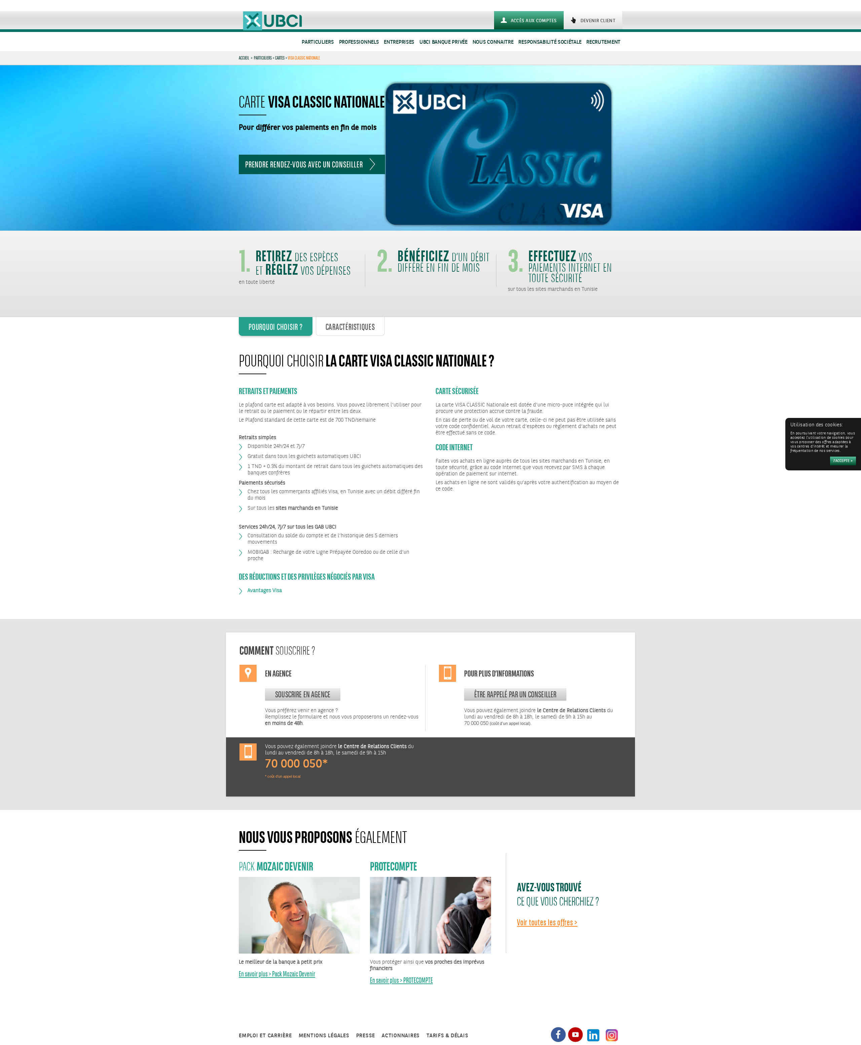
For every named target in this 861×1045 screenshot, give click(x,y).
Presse (365, 1036)
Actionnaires (401, 1036)
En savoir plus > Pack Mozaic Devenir (277, 973)
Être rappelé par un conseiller (515, 694)
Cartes (280, 58)
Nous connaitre (493, 42)
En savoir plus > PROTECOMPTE (401, 980)
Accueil (244, 58)
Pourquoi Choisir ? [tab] (276, 326)
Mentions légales (324, 1036)
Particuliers (318, 42)
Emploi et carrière (265, 1036)
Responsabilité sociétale (549, 42)
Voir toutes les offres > (547, 922)
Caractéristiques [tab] (350, 326)
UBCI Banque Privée (443, 42)
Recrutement (603, 42)
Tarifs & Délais (447, 1036)
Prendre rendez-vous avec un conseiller (304, 164)
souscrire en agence (302, 694)
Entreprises (399, 42)
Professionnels (359, 42)
